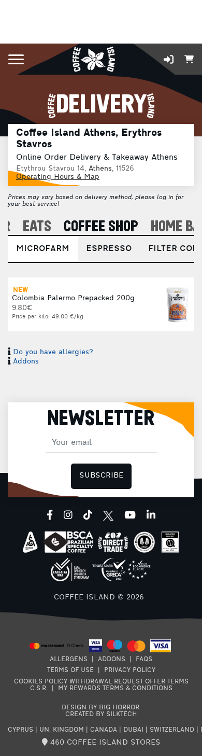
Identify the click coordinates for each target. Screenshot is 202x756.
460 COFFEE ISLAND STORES (104, 743)
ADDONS (111, 659)
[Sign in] (169, 59)
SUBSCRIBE (101, 476)
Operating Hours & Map (57, 177)
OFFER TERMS (167, 682)
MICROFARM (42, 249)
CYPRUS (20, 730)
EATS (37, 226)
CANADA (103, 730)
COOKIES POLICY (40, 682)
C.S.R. (39, 688)
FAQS (144, 659)
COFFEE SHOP (101, 226)
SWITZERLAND (172, 730)
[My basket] (189, 58)
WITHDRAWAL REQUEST (106, 682)
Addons (26, 362)
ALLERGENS (69, 659)
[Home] (93, 58)
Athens (100, 169)
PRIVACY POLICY (129, 670)
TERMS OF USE (70, 670)
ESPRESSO (109, 249)
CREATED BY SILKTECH (101, 714)
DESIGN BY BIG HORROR (100, 708)
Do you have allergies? (53, 352)
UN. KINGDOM (61, 730)
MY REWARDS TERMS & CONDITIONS (115, 688)
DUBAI (133, 730)
